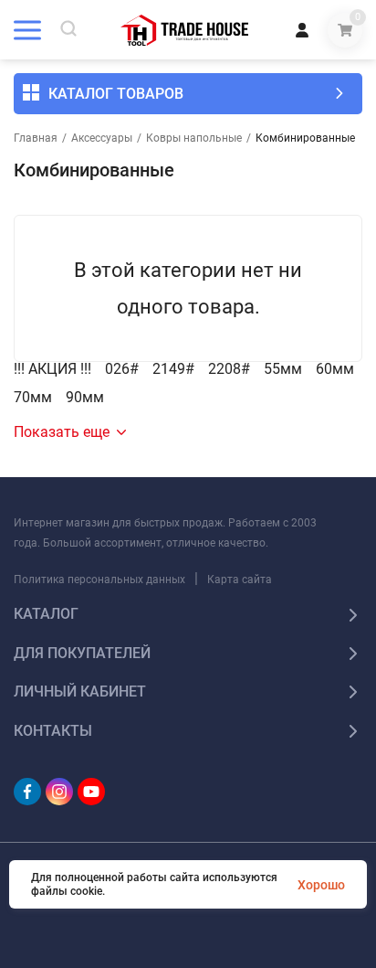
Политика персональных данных (99, 579)
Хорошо (321, 885)
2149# (173, 369)
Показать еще (62, 432)
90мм (85, 397)
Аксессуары (101, 138)
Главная (35, 138)
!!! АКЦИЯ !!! (52, 369)
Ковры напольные (194, 138)
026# (122, 369)
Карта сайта (239, 579)
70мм (33, 397)
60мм (335, 369)
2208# (229, 369)
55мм (283, 369)
